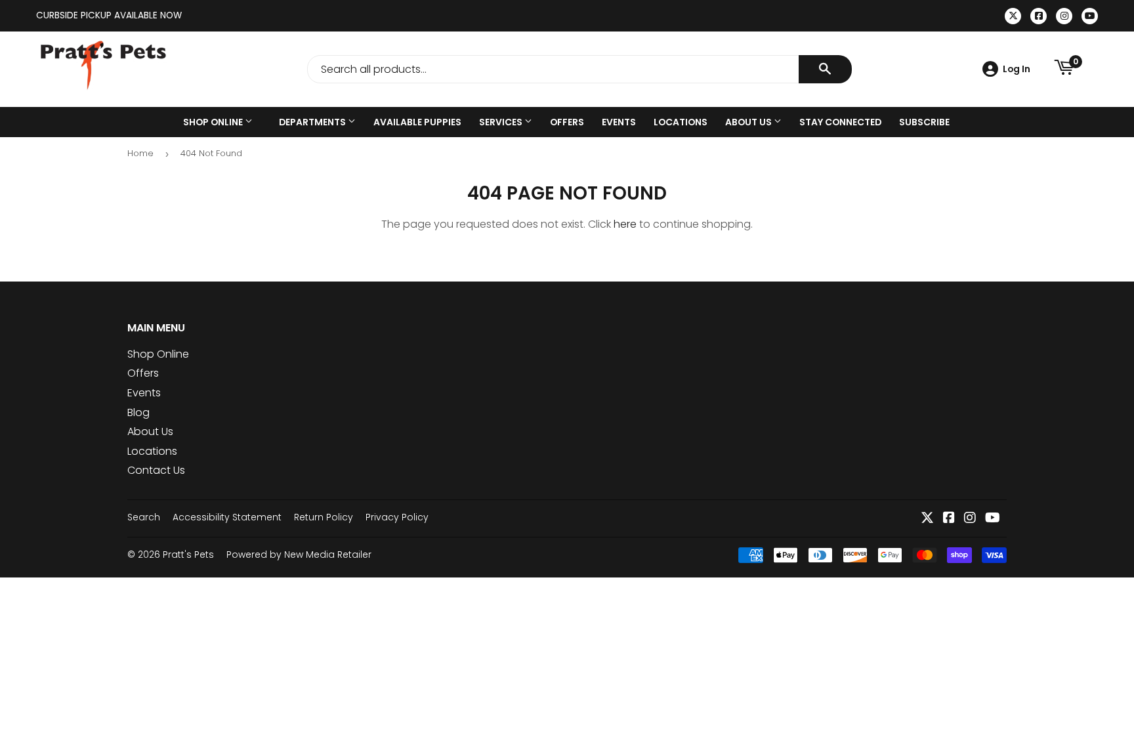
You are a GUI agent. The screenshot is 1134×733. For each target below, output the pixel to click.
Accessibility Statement (227, 517)
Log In (1016, 68)
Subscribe (924, 122)
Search (143, 517)
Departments (313, 122)
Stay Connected (840, 122)
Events (619, 122)
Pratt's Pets (188, 554)
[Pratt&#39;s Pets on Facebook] (949, 518)
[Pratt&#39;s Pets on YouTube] (992, 518)
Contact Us (156, 470)
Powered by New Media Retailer (298, 554)
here (625, 224)
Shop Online (214, 122)
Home (140, 153)
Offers (567, 122)
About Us (749, 122)
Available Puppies (417, 122)
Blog (138, 412)
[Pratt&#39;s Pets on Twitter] (927, 518)
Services (501, 122)
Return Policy (323, 517)
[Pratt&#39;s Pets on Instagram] (970, 518)
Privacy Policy (397, 517)
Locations (680, 122)
